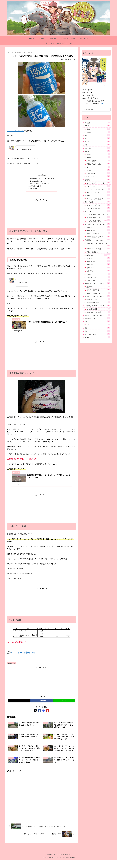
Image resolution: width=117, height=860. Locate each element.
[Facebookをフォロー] (39, 710)
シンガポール (12, 663)
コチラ (101, 104)
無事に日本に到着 (35, 186)
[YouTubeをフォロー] (47, 710)
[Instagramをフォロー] (43, 710)
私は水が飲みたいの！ (38, 181)
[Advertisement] (41, 213)
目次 (39, 175)
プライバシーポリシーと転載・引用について (58, 854)
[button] (108, 109)
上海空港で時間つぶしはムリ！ (39, 183)
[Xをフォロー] (35, 710)
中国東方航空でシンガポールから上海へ (42, 178)
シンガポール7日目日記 (15, 131)
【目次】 (23, 653)
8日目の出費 (34, 188)
